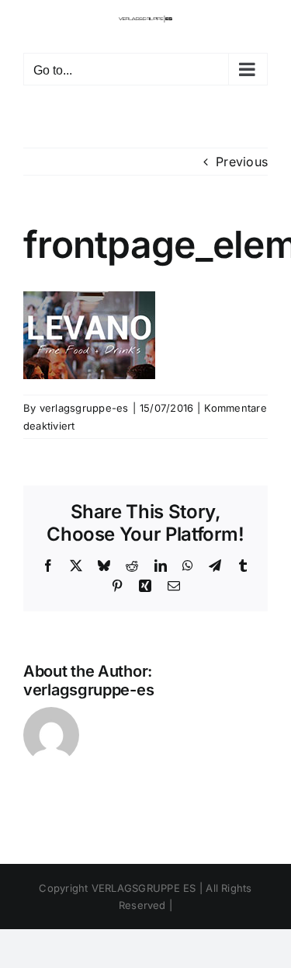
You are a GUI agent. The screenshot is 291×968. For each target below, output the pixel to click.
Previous (242, 161)
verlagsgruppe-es (84, 408)
